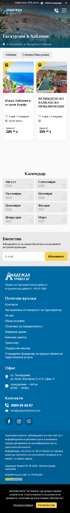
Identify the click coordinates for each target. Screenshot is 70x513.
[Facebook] (9, 421)
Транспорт (12, 343)
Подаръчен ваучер (17, 348)
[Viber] (29, 421)
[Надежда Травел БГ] (12, 10)
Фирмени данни (15, 332)
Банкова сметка (16, 337)
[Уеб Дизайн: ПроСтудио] (13, 478)
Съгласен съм (46, 505)
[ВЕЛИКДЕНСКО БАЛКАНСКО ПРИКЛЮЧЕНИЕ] (51, 101)
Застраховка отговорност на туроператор (33, 310)
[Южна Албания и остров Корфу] (18, 101)
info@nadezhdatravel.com (25, 410)
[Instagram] (19, 421)
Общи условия (14, 321)
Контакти (11, 304)
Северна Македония (36, 55)
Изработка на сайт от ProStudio (24, 474)
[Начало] (4, 44)
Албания (10, 55)
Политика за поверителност (24, 326)
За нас (9, 315)
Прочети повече (23, 505)
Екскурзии (16, 44)
